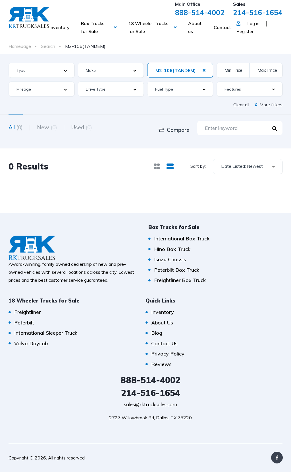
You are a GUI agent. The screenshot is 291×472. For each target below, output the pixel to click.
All (16, 127)
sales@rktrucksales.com (150, 404)
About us (194, 27)
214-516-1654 (257, 12)
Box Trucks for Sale (92, 27)
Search (48, 46)
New (47, 127)
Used (81, 127)
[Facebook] (277, 457)
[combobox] (41, 70)
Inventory (59, 27)
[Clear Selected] (204, 70)
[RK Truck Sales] (29, 17)
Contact (222, 27)
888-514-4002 (200, 12)
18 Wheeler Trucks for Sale (148, 27)
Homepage (20, 46)
